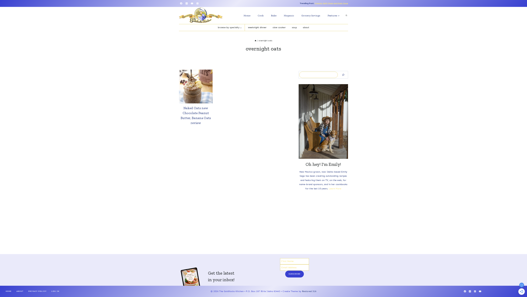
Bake (273, 15)
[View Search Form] (346, 15)
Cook (261, 15)
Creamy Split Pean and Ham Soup (331, 3)
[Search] (343, 75)
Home (247, 15)
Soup (294, 27)
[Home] (256, 40)
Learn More (335, 188)
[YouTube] (192, 3)
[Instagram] (186, 3)
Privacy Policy (37, 291)
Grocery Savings (310, 15)
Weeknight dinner (257, 27)
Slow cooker (279, 27)
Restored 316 (309, 291)
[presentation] (196, 86)
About (306, 27)
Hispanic (289, 15)
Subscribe (294, 274)
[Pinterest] (197, 3)
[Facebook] (181, 3)
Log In (55, 291)
